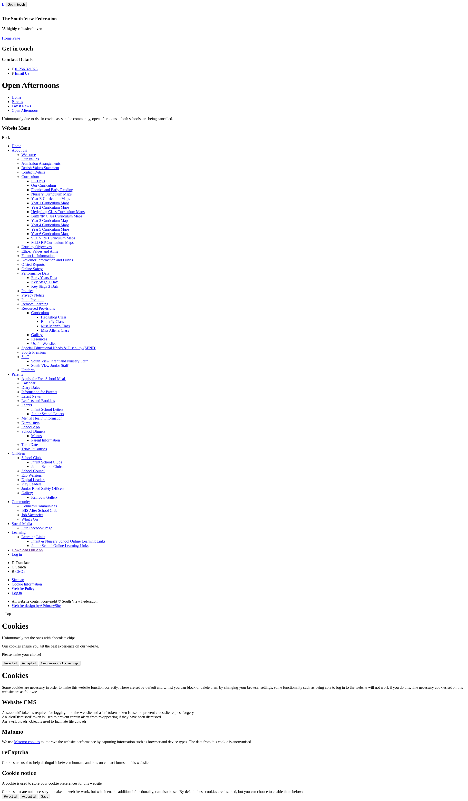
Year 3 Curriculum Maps (50, 220)
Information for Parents (39, 392)
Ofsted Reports (33, 264)
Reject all (10, 663)
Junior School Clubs (46, 466)
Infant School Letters (47, 409)
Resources (39, 339)
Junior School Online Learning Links (59, 546)
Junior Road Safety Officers (42, 488)
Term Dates (30, 444)
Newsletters (30, 423)
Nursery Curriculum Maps (51, 194)
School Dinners (33, 431)
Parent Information (45, 440)
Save (44, 796)
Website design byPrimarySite (36, 606)
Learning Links (33, 537)
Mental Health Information (41, 418)
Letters (26, 405)
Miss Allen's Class (55, 330)
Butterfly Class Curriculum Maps (56, 216)
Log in (17, 554)
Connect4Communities (39, 506)
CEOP (20, 571)
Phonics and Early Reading (52, 190)
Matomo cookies (27, 742)
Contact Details (33, 172)
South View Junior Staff (49, 365)
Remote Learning (34, 304)
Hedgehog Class (53, 317)
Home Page (11, 38)
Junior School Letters (47, 414)
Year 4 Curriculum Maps (50, 225)
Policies (27, 291)
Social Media (22, 524)
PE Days (38, 181)
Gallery (37, 335)
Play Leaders (31, 484)
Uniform (28, 370)
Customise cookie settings (59, 663)
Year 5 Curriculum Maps (50, 229)
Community (21, 502)
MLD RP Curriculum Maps (52, 242)
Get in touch (16, 4)
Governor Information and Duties (47, 260)
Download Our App (27, 550)
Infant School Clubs (46, 462)
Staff (25, 357)
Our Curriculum (43, 185)
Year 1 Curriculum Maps (50, 203)
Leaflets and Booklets (38, 401)
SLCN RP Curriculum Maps (53, 238)
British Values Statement (40, 168)
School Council (33, 471)
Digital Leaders (33, 480)
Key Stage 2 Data (44, 286)
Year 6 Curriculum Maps (50, 234)
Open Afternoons (25, 110)
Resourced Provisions (38, 308)
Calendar (28, 383)
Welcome (28, 155)
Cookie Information (27, 584)
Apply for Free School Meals (43, 379)
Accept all (29, 663)
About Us (19, 150)
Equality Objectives (36, 247)
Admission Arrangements (40, 163)
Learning (19, 532)
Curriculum (30, 177)
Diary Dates (30, 387)
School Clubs (31, 458)
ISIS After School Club (39, 510)
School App (30, 427)
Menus (36, 436)
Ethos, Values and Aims (39, 251)
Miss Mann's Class (55, 326)
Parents (17, 102)
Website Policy (23, 588)
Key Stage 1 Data (44, 282)
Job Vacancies (32, 515)
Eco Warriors (31, 475)
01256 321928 (26, 69)
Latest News (21, 106)
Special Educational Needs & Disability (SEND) (58, 348)
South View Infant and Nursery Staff (59, 361)
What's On (29, 519)
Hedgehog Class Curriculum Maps (58, 212)
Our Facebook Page (36, 528)
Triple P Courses (34, 449)
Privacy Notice (32, 295)
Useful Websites (43, 343)
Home (16, 97)
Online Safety (32, 269)
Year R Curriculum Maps (50, 198)
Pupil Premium (32, 300)
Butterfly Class (52, 321)
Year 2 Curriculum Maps (50, 207)
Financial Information (38, 256)
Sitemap (18, 580)
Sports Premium (33, 352)
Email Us (22, 73)
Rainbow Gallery (44, 497)
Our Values (30, 159)
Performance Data (35, 273)
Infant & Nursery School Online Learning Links (68, 541)
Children (18, 453)
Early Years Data (44, 278)
